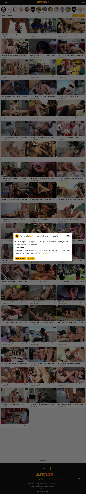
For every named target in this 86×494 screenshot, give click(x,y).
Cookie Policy (43, 253)
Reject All (31, 258)
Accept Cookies (20, 258)
